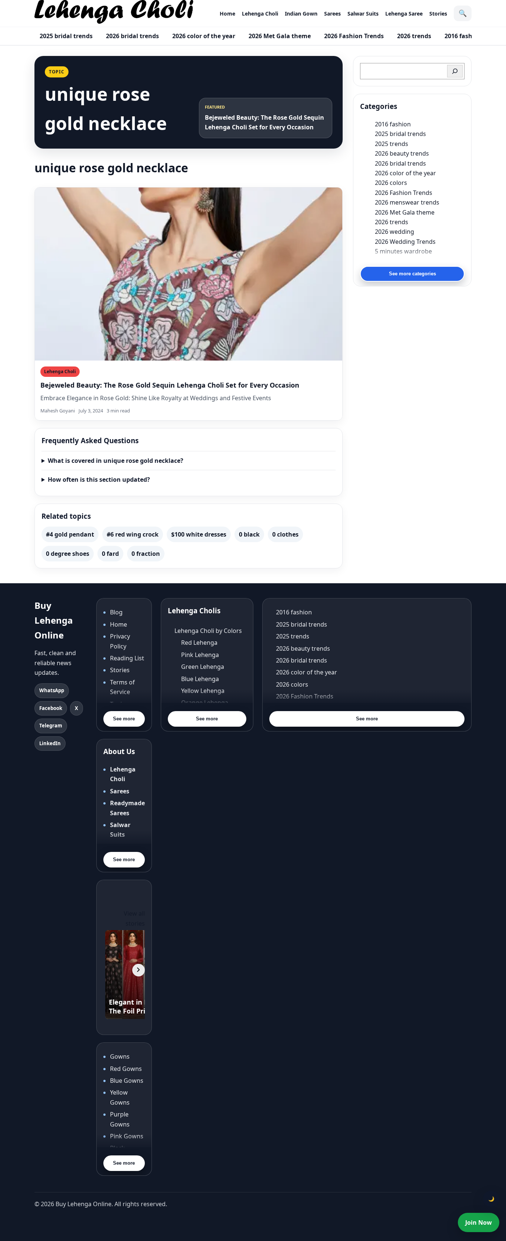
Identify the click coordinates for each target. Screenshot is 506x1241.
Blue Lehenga (200, 679)
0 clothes (285, 534)
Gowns (120, 1056)
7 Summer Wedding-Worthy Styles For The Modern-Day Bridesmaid (420, 261)
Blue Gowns (126, 1080)
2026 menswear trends (407, 202)
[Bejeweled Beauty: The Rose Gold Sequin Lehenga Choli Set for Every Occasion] (188, 274)
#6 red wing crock (133, 534)
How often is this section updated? (99, 479)
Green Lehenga (202, 667)
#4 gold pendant (70, 534)
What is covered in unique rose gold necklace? (115, 461)
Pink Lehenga (200, 655)
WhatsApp (51, 690)
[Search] (455, 71)
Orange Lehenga (204, 703)
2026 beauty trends (402, 153)
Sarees (332, 13)
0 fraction (146, 554)
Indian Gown (301, 13)
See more (124, 718)
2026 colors (391, 183)
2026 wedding (394, 232)
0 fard (110, 554)
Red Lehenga (199, 642)
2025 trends (391, 144)
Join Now (478, 1222)
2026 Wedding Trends (405, 242)
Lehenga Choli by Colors (208, 631)
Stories (438, 13)
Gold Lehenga (200, 727)
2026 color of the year (203, 36)
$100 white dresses (198, 534)
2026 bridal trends (132, 36)
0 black (249, 534)
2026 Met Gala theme (280, 36)
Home (227, 13)
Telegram (50, 725)
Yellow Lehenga (202, 691)
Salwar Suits (363, 13)
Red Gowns (126, 1069)
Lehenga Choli (260, 13)
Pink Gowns (126, 1136)
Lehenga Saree (404, 13)
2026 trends (414, 36)
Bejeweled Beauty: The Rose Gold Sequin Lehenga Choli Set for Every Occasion (169, 385)
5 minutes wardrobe (403, 251)
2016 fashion (463, 36)
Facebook (50, 708)
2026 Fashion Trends (354, 36)
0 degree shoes (67, 554)
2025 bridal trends (66, 36)
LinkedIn (50, 743)
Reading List (127, 658)
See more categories (412, 273)
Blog (116, 612)
